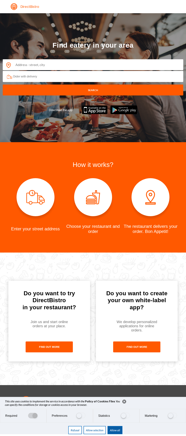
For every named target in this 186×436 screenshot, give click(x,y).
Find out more (49, 346)
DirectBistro (29, 7)
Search (93, 90)
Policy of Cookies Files (100, 401)
